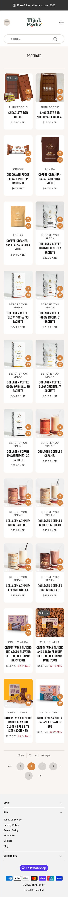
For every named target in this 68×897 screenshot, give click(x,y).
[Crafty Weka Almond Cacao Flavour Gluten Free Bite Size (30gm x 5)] (18, 693)
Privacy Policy (11, 825)
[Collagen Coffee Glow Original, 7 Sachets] (50, 354)
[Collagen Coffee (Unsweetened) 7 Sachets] (50, 216)
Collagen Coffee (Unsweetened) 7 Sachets (50, 248)
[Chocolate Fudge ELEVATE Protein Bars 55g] (18, 149)
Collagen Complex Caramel (50, 454)
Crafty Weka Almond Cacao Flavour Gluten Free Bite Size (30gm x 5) (18, 724)
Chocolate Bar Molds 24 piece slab (50, 115)
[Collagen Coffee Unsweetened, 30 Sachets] (18, 423)
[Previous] (10, 766)
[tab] (6, 100)
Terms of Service (13, 819)
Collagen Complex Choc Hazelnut (18, 523)
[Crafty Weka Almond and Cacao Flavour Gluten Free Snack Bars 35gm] (18, 622)
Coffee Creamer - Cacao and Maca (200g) (49, 179)
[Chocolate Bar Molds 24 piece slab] (50, 87)
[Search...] (55, 39)
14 (28, 775)
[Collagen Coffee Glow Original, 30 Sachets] (18, 354)
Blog (6, 846)
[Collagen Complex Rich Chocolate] (50, 557)
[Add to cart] (60, 98)
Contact (8, 841)
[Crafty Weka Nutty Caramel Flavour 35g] (50, 693)
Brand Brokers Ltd (34, 890)
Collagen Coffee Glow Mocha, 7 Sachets (50, 317)
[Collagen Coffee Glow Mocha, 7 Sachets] (50, 285)
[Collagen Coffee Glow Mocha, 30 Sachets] (18, 285)
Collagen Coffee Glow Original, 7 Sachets (50, 386)
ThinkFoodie (38, 885)
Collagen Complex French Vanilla (18, 588)
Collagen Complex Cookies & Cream (50, 523)
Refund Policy (11, 830)
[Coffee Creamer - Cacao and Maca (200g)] (50, 149)
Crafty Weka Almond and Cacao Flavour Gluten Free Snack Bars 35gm (18, 654)
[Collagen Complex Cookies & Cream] (50, 492)
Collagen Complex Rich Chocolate (50, 588)
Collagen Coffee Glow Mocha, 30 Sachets (18, 317)
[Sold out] (28, 98)
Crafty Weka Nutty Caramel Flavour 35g (49, 722)
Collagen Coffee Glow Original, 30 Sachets (18, 386)
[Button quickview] (28, 91)
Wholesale (9, 835)
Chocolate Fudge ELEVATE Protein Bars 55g (18, 179)
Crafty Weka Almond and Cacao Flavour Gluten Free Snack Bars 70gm (49, 654)
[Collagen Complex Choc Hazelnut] (18, 492)
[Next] (40, 776)
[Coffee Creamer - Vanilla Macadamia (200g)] (18, 216)
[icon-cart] (60, 22)
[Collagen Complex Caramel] (50, 423)
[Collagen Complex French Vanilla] (18, 557)
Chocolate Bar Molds (18, 115)
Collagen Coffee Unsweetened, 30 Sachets (18, 456)
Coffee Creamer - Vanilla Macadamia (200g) (18, 245)
